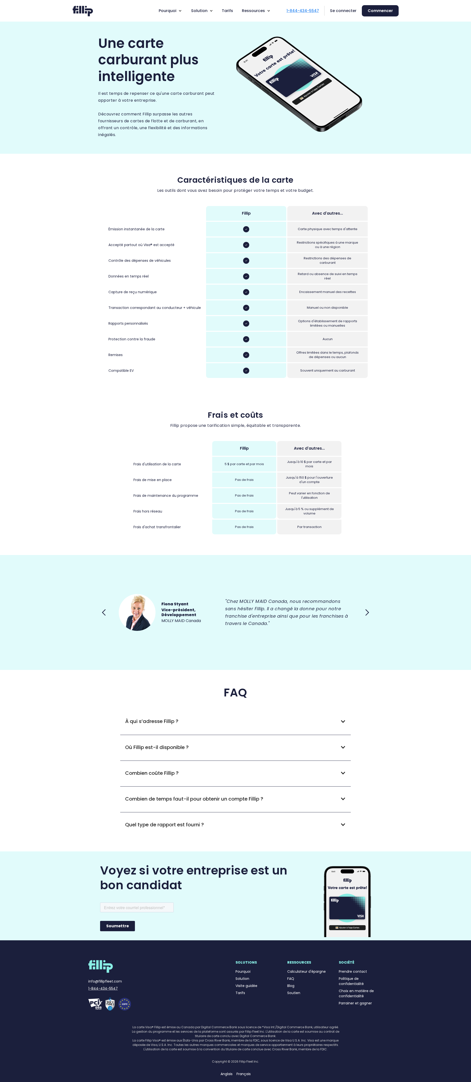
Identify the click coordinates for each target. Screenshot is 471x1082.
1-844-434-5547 (103, 988)
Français (243, 1074)
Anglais (227, 1074)
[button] (169, 10)
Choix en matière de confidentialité (356, 993)
